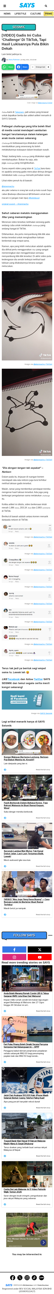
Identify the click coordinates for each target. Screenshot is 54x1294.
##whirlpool (34, 198)
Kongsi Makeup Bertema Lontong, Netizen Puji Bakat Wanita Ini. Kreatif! (26, 758)
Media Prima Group (43, 1285)
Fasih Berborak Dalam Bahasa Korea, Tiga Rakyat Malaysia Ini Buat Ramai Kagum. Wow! (26, 805)
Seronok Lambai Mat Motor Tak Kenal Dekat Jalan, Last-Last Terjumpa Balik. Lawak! (24, 854)
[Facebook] (12, 1277)
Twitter (38, 679)
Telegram (19, 112)
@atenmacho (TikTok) (45, 103)
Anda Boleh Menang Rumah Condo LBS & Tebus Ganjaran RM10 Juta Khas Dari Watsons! (26, 994)
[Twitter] (19, 1277)
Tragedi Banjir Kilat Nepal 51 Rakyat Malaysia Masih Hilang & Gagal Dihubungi (24, 1142)
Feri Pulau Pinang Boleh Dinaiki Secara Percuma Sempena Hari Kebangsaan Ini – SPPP (26, 1045)
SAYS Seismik (46, 713)
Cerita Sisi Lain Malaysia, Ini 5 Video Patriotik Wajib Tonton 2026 (25, 1190)
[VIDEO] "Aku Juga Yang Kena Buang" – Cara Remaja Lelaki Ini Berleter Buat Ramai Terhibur (26, 902)
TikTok (37, 168)
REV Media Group (28, 1285)
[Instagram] (27, 1277)
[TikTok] (34, 1277)
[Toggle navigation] (5, 5)
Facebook (14, 679)
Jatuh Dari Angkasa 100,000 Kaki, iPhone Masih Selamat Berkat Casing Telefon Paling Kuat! (26, 1096)
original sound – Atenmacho (15, 204)
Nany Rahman (14, 60)
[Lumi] (41, 1277)
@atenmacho (8, 186)
